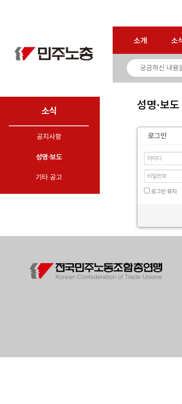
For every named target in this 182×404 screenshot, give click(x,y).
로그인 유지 (163, 191)
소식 (49, 111)
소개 (140, 40)
